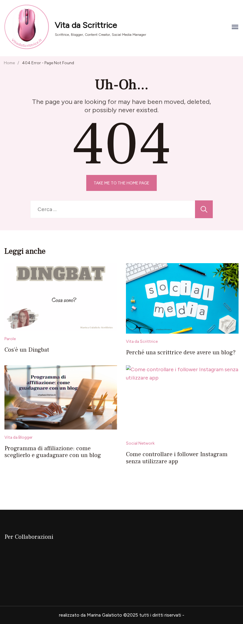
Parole (10, 338)
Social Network (140, 443)
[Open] (235, 26)
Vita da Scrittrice (86, 25)
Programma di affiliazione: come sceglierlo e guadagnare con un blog (52, 452)
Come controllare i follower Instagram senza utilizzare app (177, 458)
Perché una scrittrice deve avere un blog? (181, 352)
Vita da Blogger (18, 437)
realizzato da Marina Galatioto (90, 615)
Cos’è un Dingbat (26, 350)
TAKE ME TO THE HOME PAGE (121, 183)
